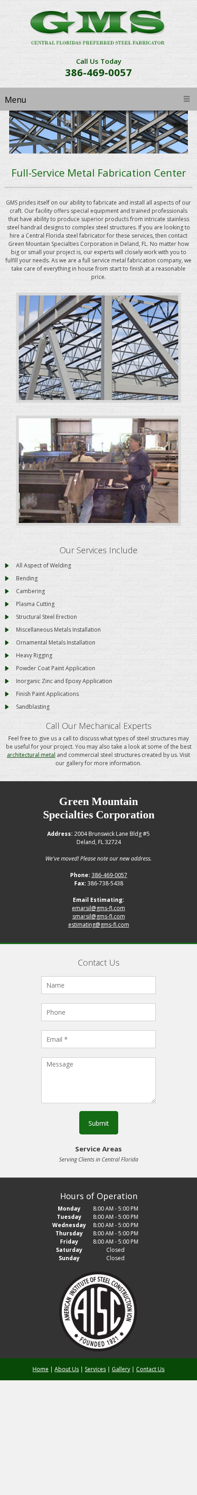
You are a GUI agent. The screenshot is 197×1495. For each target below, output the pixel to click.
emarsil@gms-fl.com (98, 908)
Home (41, 1369)
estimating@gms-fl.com (98, 924)
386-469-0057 (98, 72)
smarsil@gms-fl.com (98, 916)
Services (95, 1369)
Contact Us (150, 1369)
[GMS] (98, 28)
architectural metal (31, 755)
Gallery (121, 1369)
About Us (67, 1369)
